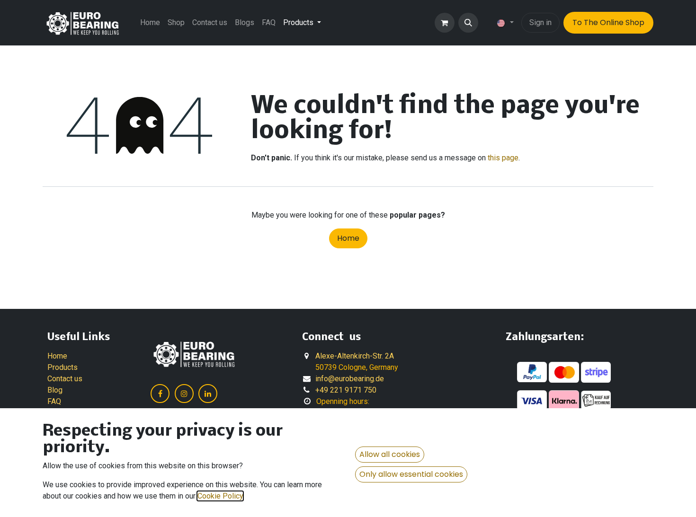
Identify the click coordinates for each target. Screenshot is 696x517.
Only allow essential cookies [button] (411, 474)
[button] (468, 23)
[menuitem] (150, 22)
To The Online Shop (608, 22)
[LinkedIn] (207, 393)
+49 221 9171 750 (345, 390)
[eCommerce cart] (445, 23)
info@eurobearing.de (349, 378)
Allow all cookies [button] (389, 454)
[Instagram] (184, 393)
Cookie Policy (220, 495)
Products (62, 367)
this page (503, 157)
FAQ (54, 401)
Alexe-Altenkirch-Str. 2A (354, 355)
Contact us (64, 378)
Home (348, 238)
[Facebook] (160, 393)
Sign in (540, 22)
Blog (54, 390)
